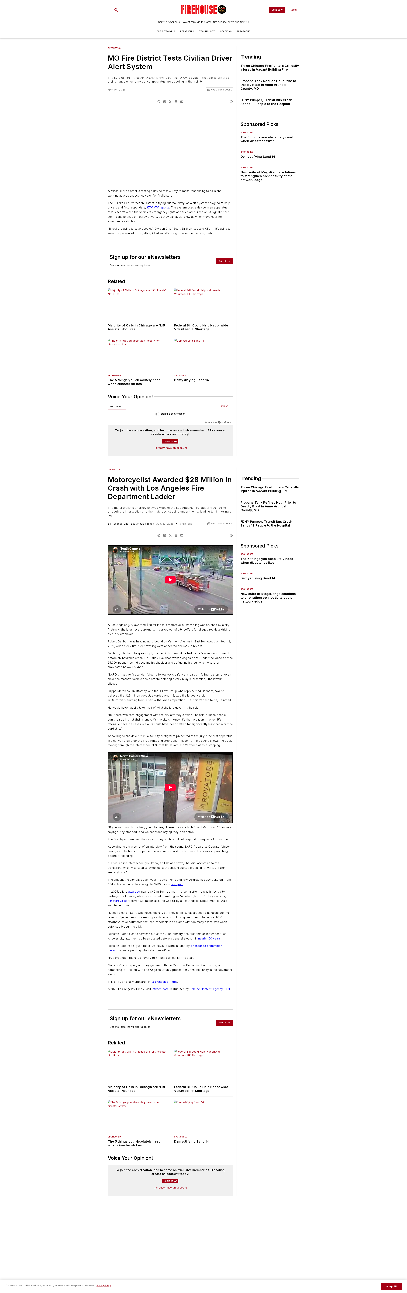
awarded (134, 891)
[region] (170, 414)
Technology (207, 31)
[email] (181, 101)
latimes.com (160, 989)
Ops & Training (166, 31)
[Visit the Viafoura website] (224, 422)
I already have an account (170, 447)
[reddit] (176, 101)
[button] (110, 10)
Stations (226, 31)
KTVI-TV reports (158, 207)
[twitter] (170, 101)
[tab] (117, 406)
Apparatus (243, 31)
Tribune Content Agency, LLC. (210, 989)
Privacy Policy (104, 1285)
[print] (231, 101)
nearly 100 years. (209, 938)
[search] (116, 10)
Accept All (391, 1286)
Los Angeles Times (164, 981)
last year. (177, 884)
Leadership (187, 31)
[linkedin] (164, 101)
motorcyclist (118, 900)
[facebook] (158, 101)
